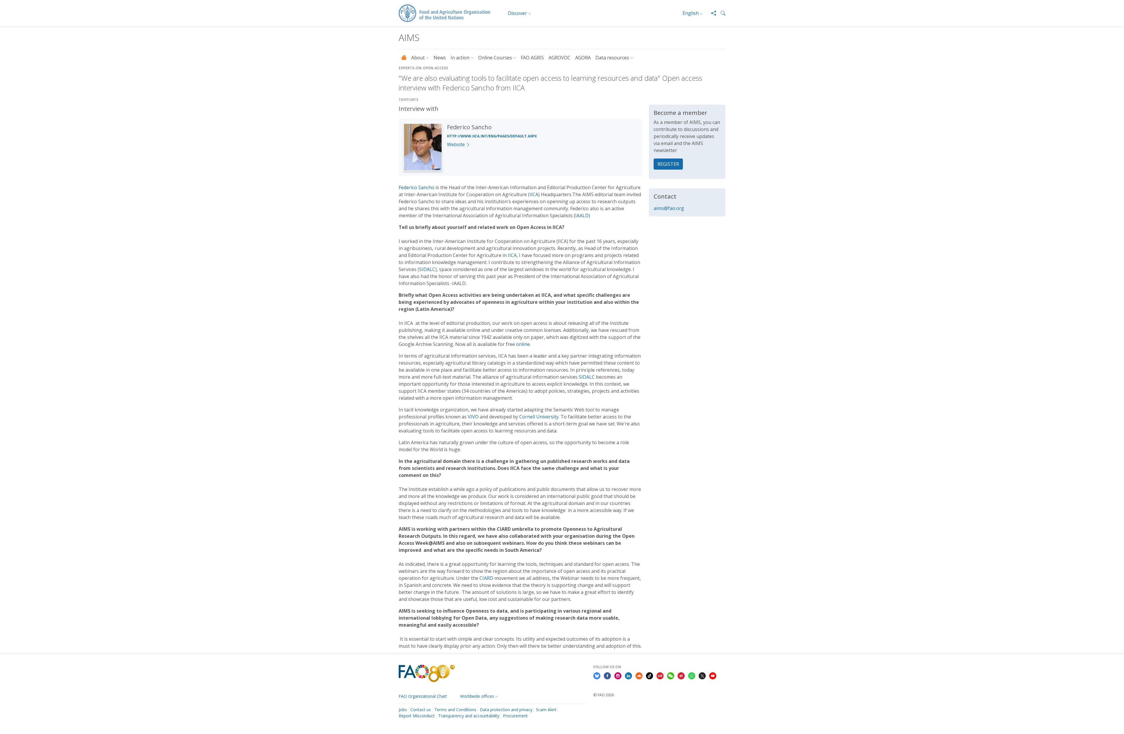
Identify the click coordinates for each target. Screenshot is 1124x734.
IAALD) (582, 215)
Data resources (612, 57)
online (523, 344)
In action (460, 57)
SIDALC (427, 269)
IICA (534, 194)
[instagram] (617, 675)
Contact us (420, 709)
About (418, 57)
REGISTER (668, 164)
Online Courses (495, 57)
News (440, 57)
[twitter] (702, 675)
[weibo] (681, 675)
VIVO (473, 416)
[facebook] (607, 675)
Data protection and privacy (506, 709)
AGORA (583, 57)
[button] (720, 13)
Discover (517, 13)
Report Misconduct (417, 716)
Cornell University (538, 416)
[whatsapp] (691, 675)
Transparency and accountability (468, 716)
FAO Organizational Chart (423, 696)
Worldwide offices (477, 696)
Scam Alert (546, 709)
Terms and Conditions (455, 709)
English (691, 13)
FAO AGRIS (532, 57)
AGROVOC (559, 57)
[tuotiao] (660, 675)
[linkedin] (628, 675)
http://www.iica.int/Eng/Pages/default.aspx (492, 136)
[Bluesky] (596, 675)
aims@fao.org (669, 208)
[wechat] (670, 675)
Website (456, 144)
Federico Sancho (416, 187)
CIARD (486, 578)
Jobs (403, 709)
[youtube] (712, 675)
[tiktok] (649, 675)
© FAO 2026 (603, 694)
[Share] (711, 13)
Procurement (515, 716)
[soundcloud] (638, 675)
